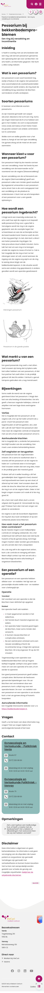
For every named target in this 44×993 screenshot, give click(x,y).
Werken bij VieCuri (11, 958)
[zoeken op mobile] (32, 4)
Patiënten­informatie (15, 14)
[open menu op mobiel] (40, 4)
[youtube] (31, 970)
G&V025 (35, 883)
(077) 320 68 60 (15, 760)
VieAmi (7, 962)
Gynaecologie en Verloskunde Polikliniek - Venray (20, 782)
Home (3, 14)
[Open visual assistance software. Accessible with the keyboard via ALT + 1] (30, 12)
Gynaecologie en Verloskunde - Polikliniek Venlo (20, 746)
